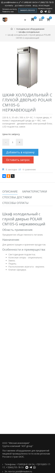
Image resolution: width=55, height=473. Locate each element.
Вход (35, 6)
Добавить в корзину (20, 152)
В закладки (11, 169)
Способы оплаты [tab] (15, 203)
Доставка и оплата (23, 6)
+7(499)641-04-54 (25, 464)
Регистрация (44, 6)
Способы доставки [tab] (17, 197)
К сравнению (29, 169)
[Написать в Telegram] (45, 11)
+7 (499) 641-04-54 (29, 2)
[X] (13, 176)
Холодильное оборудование (30, 29)
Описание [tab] (10, 191)
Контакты (9, 6)
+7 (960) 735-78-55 (46, 2)
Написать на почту (9, 9)
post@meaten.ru (11, 2)
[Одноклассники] (8, 176)
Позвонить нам (8, 11)
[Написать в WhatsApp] (49, 11)
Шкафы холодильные (29, 32)
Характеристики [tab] (34, 191)
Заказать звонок (27, 10)
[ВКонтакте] (4, 176)
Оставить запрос (18, 160)
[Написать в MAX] (41, 11)
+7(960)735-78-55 (15, 467)
